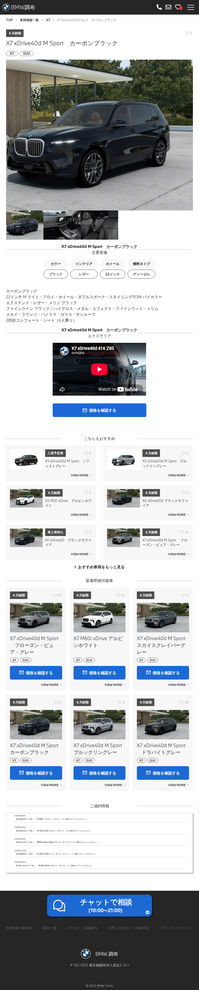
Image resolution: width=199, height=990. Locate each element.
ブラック (56, 274)
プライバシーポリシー (176, 928)
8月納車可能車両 (19, 928)
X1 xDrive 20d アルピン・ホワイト (50, 831)
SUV (26, 53)
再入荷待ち (55, 532)
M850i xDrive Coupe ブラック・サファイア (54, 842)
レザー (84, 274)
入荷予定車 (55, 453)
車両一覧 (49, 928)
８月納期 (14, 33)
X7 (12, 53)
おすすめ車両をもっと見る (101, 566)
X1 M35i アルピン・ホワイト (48, 819)
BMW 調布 (106, 953)
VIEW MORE (79, 475)
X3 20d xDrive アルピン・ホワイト (52, 865)
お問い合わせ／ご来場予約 (128, 928)
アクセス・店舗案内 (82, 928)
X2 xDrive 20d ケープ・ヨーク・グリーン (53, 854)
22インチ (112, 274)
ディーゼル (141, 274)
